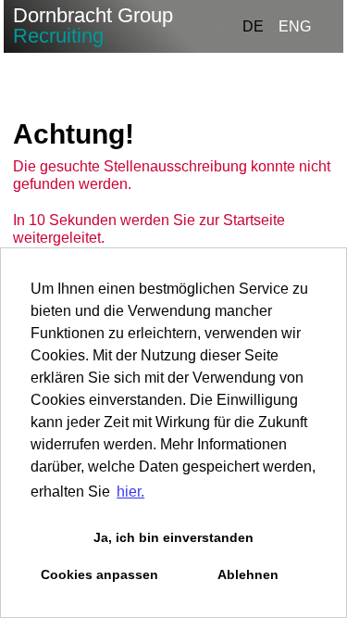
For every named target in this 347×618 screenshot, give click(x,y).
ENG (295, 26)
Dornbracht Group (93, 25)
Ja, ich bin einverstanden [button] (173, 537)
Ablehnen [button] (248, 574)
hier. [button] (130, 491)
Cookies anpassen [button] (99, 574)
